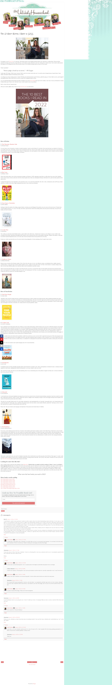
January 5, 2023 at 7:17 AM (14, 550)
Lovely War (5, 230)
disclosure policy (23, 86)
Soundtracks (5, 362)
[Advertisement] (32, 674)
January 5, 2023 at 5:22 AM (12, 519)
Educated (4, 392)
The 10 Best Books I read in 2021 (8, 479)
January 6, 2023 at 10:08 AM (14, 617)
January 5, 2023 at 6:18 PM (20, 568)
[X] (1, 342)
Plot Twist (4, 172)
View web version (32, 664)
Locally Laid (5, 322)
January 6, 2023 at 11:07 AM (20, 627)
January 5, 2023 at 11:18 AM (20, 562)
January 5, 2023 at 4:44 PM (14, 598)
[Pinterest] (1, 339)
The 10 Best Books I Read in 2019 (8, 481)
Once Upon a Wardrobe (8, 203)
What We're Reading (6, 458)
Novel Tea (11, 61)
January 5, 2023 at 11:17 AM (20, 539)
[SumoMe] (1, 349)
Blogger (34, 683)
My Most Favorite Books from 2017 (8, 484)
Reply (5, 534)
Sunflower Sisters (6, 259)
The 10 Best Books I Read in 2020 (8, 480)
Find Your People (6, 294)
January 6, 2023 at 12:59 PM (17, 634)
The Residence (6, 426)
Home (32, 662)
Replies (6, 537)
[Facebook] (1, 336)
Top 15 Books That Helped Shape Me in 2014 (10, 488)
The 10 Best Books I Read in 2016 (8, 485)
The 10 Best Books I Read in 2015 (8, 487)
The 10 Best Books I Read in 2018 (8, 483)
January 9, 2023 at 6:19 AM (20, 588)
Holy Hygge (32, 80)
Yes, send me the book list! (18, 503)
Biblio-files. (25, 464)
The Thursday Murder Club (9, 144)
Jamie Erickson (10, 539)
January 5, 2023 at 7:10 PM (20, 574)
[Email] (1, 345)
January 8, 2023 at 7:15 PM (17, 580)
